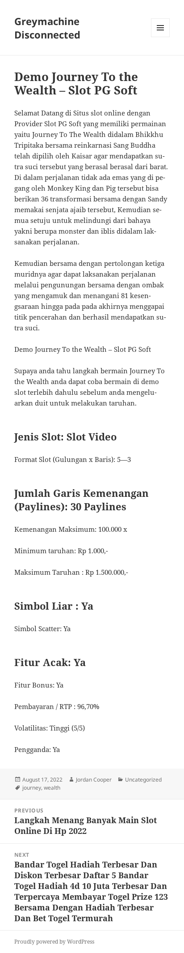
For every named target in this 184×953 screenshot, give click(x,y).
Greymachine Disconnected (47, 27)
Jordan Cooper (94, 779)
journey (31, 787)
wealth (52, 787)
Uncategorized (143, 779)
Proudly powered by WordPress (54, 941)
